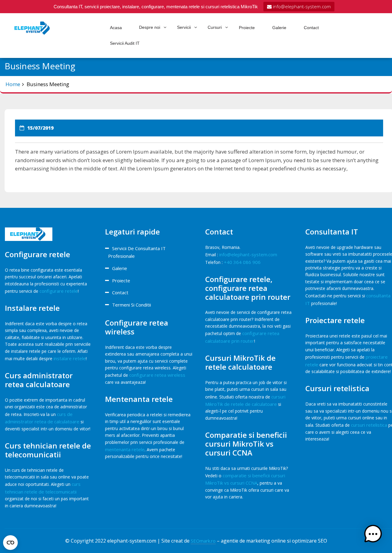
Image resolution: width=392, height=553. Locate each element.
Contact (311, 27)
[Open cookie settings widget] (10, 541)
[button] (373, 534)
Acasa (116, 27)
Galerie (279, 27)
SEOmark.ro (203, 541)
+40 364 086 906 (242, 262)
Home (13, 84)
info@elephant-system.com (301, 6)
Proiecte (247, 27)
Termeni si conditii (131, 305)
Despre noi (149, 27)
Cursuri (215, 27)
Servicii (184, 27)
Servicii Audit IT (125, 43)
